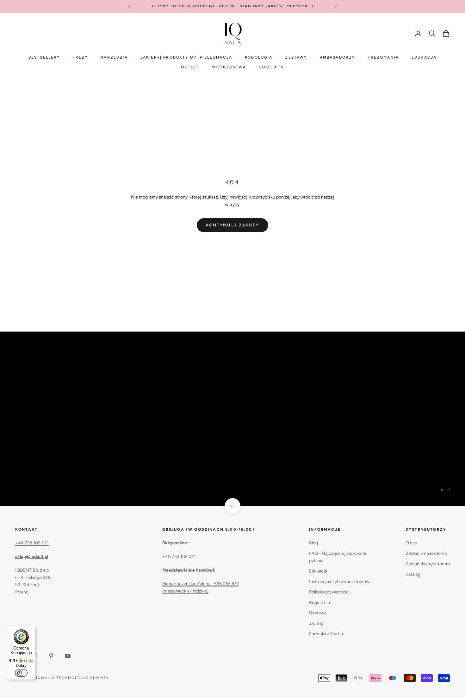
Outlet (190, 67)
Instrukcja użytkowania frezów (339, 581)
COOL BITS (271, 67)
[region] (232, 419)
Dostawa (317, 613)
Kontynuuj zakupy (232, 225)
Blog (313, 543)
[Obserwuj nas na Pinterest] (51, 656)
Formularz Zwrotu (326, 634)
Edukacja (424, 57)
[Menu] (32, 629)
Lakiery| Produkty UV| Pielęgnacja (186, 57)
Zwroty (316, 623)
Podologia (258, 57)
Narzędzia (113, 57)
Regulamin (319, 602)
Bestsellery (44, 57)
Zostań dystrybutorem (428, 564)
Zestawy (296, 57)
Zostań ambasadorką (426, 553)
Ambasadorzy (337, 57)
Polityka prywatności (329, 592)
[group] (232, 419)
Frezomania (383, 57)
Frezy (80, 57)
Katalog (413, 574)
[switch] (21, 673)
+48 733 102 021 (32, 543)
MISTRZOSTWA (229, 67)
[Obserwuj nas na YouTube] (68, 656)
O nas (411, 543)
